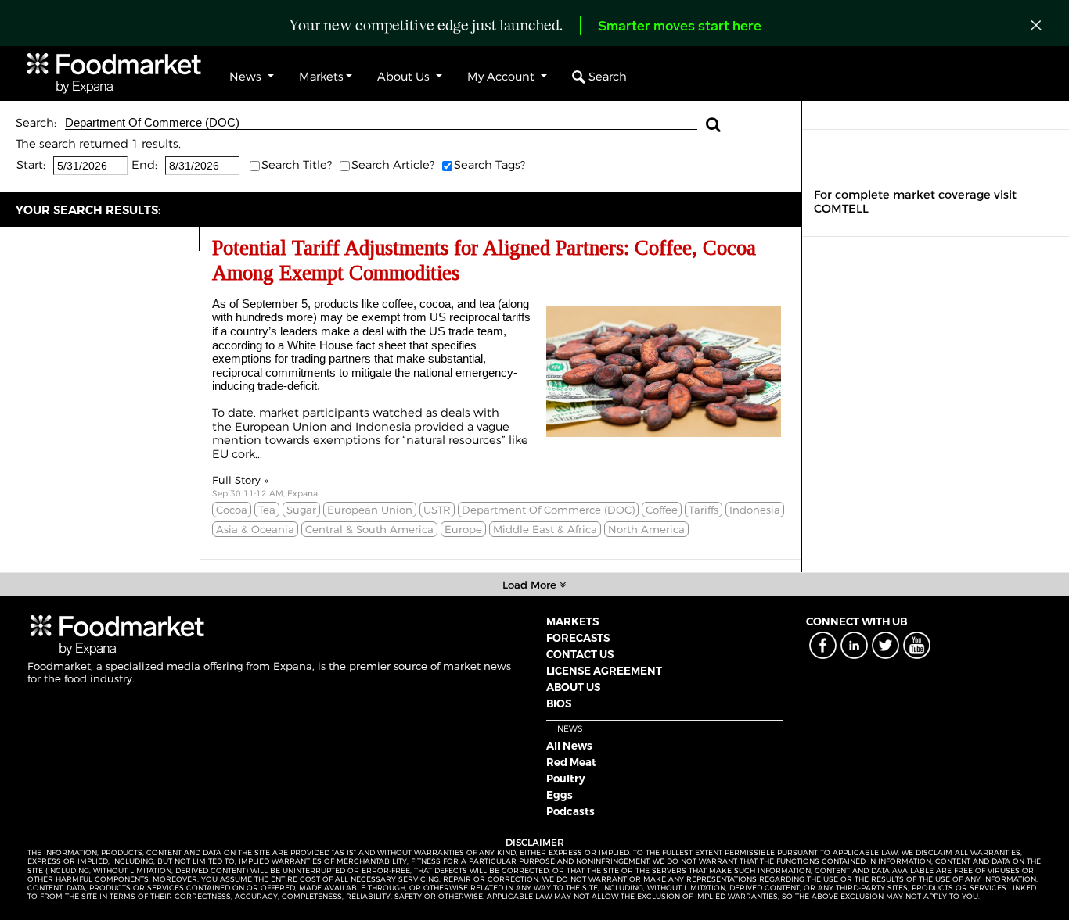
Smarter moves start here (679, 27)
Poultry (565, 778)
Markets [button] (321, 77)
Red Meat (571, 762)
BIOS (558, 703)
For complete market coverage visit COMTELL (915, 202)
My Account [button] (502, 77)
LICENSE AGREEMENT (604, 670)
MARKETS (572, 621)
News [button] (247, 77)
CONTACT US (580, 654)
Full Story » (240, 480)
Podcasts (570, 811)
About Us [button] (405, 77)
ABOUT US (573, 687)
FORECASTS (578, 638)
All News (569, 745)
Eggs (559, 795)
